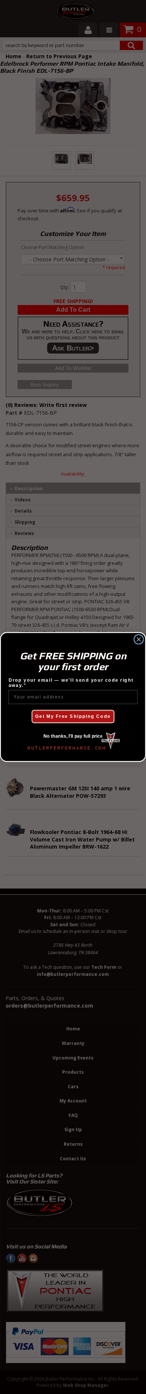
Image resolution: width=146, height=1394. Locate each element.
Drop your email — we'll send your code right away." (71, 683)
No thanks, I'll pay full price (73, 736)
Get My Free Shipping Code (72, 716)
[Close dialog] (138, 639)
